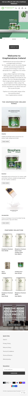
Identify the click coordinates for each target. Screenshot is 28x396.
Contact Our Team (14, 337)
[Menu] (25, 8)
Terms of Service (7, 367)
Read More (5, 195)
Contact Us (14, 59)
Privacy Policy (7, 356)
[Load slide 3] (15, 39)
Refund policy (7, 371)
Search (5, 352)
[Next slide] (24, 39)
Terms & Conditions (8, 363)
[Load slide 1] (12, 39)
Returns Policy (7, 359)
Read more (5, 153)
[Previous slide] (4, 39)
